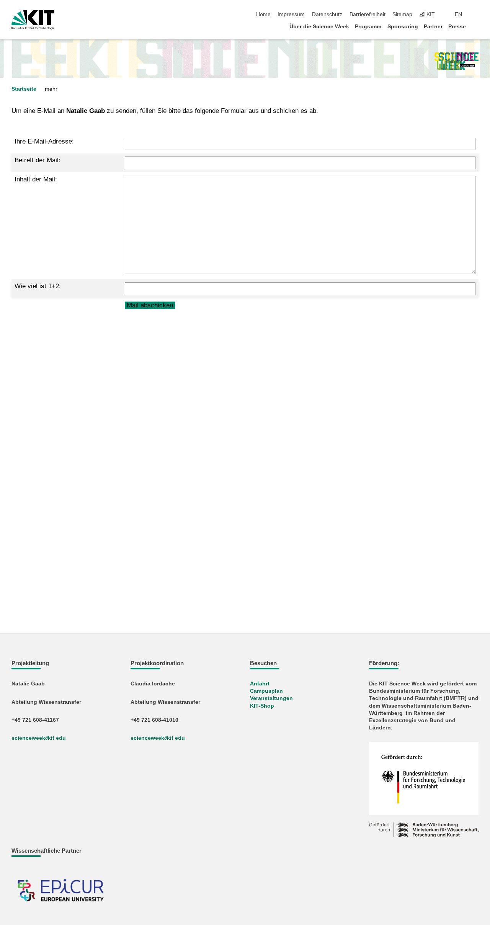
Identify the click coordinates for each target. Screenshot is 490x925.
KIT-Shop (262, 706)
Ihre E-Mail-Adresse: (44, 141)
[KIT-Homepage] (32, 20)
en (458, 14)
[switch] (476, 14)
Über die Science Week (319, 26)
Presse (457, 26)
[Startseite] (476, 26)
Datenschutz (327, 14)
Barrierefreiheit (367, 14)
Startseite (23, 89)
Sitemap (402, 14)
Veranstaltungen (271, 698)
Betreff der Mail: (37, 160)
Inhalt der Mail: (36, 179)
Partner (433, 26)
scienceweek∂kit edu (38, 738)
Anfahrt (260, 684)
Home (263, 14)
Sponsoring (402, 26)
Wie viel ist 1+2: (38, 286)
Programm (368, 26)
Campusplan (266, 691)
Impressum (291, 14)
